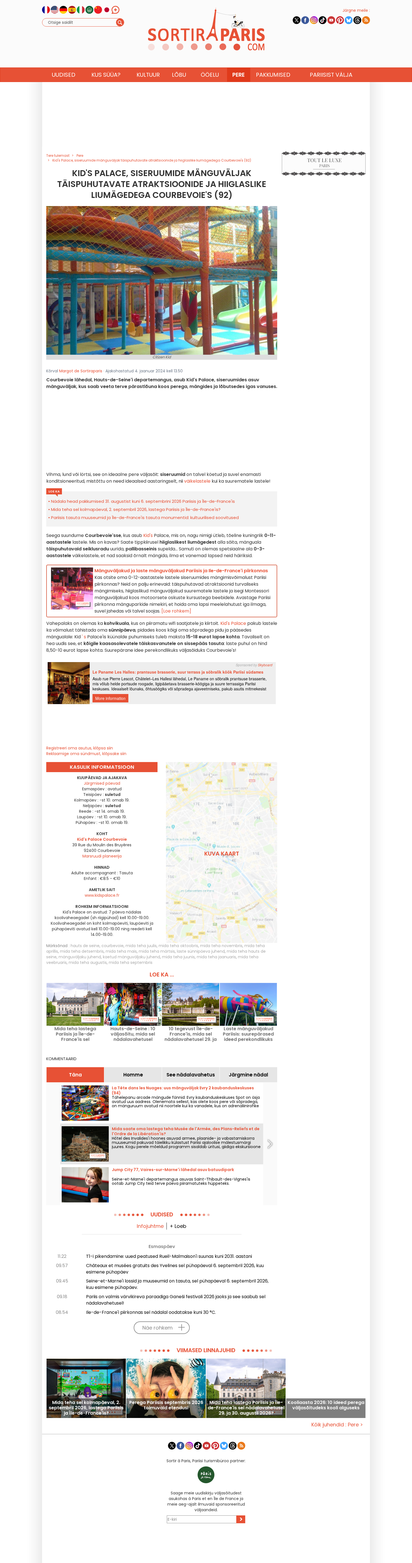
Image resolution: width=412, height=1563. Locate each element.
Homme (133, 1074)
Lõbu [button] (179, 75)
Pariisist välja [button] (331, 75)
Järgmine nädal (248, 1074)
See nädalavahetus (190, 1074)
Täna (75, 1074)
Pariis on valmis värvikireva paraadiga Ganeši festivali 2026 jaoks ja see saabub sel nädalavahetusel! (175, 1299)
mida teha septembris (130, 962)
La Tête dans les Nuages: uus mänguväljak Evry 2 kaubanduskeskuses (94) (183, 1090)
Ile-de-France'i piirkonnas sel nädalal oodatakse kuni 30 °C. (151, 1312)
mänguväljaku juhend (80, 957)
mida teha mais (121, 951)
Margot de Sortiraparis (80, 371)
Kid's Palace (233, 623)
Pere (238, 75)
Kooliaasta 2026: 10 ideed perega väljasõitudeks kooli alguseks (326, 1405)
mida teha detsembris (82, 951)
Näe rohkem (157, 1327)
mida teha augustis (88, 962)
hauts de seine (85, 945)
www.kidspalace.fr (102, 895)
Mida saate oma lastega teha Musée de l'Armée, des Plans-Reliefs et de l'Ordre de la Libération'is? (186, 1131)
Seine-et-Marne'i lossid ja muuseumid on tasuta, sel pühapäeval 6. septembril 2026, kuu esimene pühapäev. (177, 1284)
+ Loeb (178, 1226)
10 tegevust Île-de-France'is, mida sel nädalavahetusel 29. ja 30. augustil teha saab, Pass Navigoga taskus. (191, 1034)
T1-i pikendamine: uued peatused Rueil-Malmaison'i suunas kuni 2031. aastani (169, 1256)
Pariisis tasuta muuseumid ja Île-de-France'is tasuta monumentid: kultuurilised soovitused (145, 517)
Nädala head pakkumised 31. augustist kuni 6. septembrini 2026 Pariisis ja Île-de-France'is (143, 501)
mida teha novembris (221, 945)
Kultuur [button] (148, 75)
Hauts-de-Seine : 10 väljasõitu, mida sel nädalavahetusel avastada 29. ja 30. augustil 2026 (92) (132, 1034)
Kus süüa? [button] (106, 75)
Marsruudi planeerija (102, 856)
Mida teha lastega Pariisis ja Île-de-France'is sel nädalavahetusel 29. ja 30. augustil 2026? (75, 1034)
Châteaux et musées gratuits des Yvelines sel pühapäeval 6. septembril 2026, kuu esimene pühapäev (175, 1268)
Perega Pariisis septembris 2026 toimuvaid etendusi (166, 1405)
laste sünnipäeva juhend (201, 951)
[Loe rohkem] (176, 611)
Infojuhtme (150, 1226)
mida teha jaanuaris (216, 957)
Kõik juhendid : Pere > (337, 1424)
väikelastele (197, 481)
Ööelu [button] (210, 75)
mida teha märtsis (157, 951)
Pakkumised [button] (273, 75)
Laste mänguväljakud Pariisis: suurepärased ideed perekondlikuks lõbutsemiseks (248, 1034)
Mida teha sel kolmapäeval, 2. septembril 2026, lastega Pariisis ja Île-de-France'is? (136, 509)
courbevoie (112, 945)
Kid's (147, 535)
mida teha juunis (178, 957)
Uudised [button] (63, 75)
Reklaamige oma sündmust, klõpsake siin (86, 753)
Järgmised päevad (102, 783)
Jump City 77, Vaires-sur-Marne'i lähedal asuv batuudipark (173, 1169)
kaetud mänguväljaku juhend (131, 957)
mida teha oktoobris (178, 945)
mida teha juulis (141, 945)
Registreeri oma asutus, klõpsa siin (79, 748)
